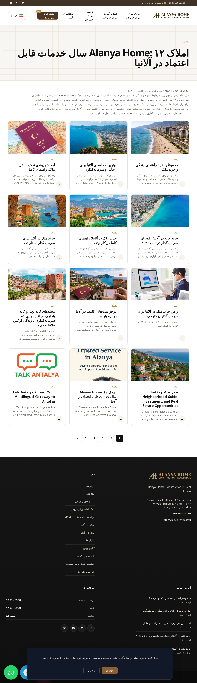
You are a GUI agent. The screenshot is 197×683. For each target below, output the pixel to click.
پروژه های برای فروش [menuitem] (133, 15)
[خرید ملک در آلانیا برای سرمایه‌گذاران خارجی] (37, 211)
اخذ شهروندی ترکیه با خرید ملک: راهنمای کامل (36, 167)
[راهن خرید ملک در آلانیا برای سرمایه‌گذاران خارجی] (160, 284)
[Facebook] (29, 3)
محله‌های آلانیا (88, 532)
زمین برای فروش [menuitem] (89, 15)
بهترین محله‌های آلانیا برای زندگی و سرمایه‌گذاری (98, 167)
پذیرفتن (109, 670)
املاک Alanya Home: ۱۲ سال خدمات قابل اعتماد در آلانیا (97, 396)
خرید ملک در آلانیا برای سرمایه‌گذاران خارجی (39, 240)
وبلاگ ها (90, 540)
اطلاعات (90, 494)
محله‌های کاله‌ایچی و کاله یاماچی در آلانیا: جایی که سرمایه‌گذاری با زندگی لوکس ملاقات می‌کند (34, 318)
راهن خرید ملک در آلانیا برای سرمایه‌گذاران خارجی (158, 313)
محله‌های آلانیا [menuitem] (68, 15)
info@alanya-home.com (177, 519)
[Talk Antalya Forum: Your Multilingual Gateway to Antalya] (37, 365)
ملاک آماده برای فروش (83, 509)
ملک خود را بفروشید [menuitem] (45, 15)
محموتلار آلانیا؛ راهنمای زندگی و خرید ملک (157, 167)
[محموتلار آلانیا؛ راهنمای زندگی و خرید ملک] (160, 137)
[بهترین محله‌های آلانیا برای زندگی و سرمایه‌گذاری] (98, 137)
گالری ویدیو (89, 548)
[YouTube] (11, 3)
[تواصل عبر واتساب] (11, 672)
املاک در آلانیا (88, 524)
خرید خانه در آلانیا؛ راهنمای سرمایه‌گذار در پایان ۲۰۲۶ (159, 240)
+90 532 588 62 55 (181, 513)
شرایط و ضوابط (86, 571)
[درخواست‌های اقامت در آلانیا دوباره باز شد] (98, 284)
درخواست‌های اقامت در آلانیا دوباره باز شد (96, 313)
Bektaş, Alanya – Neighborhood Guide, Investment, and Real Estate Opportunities (160, 399)
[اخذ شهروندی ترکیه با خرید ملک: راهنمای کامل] (37, 137)
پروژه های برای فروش (83, 501)
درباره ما (90, 486)
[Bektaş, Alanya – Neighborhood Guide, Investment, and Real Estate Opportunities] (160, 365)
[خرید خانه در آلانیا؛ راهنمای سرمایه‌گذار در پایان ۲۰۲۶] (160, 211)
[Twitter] (23, 3)
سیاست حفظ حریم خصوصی (80, 563)
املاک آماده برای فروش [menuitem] (110, 15)
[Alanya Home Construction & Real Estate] (171, 15)
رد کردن (92, 670)
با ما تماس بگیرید (86, 556)
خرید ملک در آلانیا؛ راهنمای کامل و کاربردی (98, 240)
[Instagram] (17, 3)
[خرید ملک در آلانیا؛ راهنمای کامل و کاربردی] (98, 211)
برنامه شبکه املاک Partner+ (80, 517)
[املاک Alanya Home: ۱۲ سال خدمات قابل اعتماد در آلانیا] (98, 365)
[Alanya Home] (170, 476)
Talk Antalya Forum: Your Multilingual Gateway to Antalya (33, 396)
